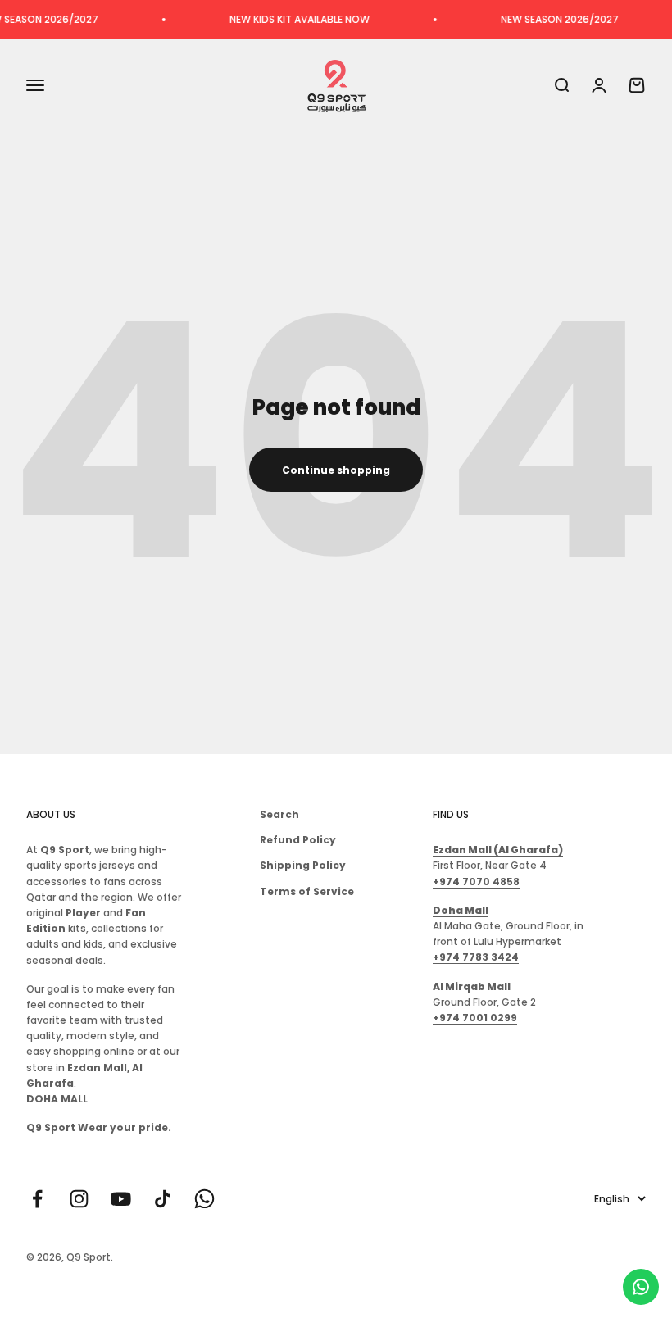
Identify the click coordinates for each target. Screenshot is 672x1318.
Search (279, 814)
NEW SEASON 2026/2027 (547, 19)
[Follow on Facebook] (37, 1199)
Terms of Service (307, 891)
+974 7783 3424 (476, 957)
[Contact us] (641, 1287)
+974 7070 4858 (476, 882)
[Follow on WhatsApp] (204, 1199)
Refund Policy (298, 840)
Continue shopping (336, 470)
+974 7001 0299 (475, 1018)
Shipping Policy (303, 865)
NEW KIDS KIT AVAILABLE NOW (287, 19)
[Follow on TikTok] (163, 1199)
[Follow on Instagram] (79, 1199)
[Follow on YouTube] (121, 1199)
